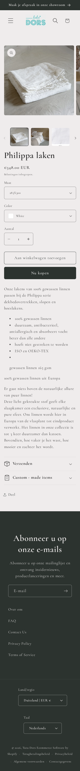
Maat (7, 183)
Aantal (9, 229)
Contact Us (17, 632)
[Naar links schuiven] (4, 138)
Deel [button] (11, 494)
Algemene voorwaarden (29, 761)
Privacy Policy (20, 643)
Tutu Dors (29, 748)
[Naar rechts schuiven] (75, 138)
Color (8, 206)
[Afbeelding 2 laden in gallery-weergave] (40, 137)
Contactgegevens (60, 761)
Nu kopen (40, 273)
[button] (10, 21)
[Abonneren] (66, 591)
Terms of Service (21, 654)
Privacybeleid (64, 754)
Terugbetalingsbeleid (36, 754)
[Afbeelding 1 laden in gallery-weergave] (19, 137)
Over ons (15, 609)
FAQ (12, 621)
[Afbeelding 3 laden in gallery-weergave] (61, 137)
